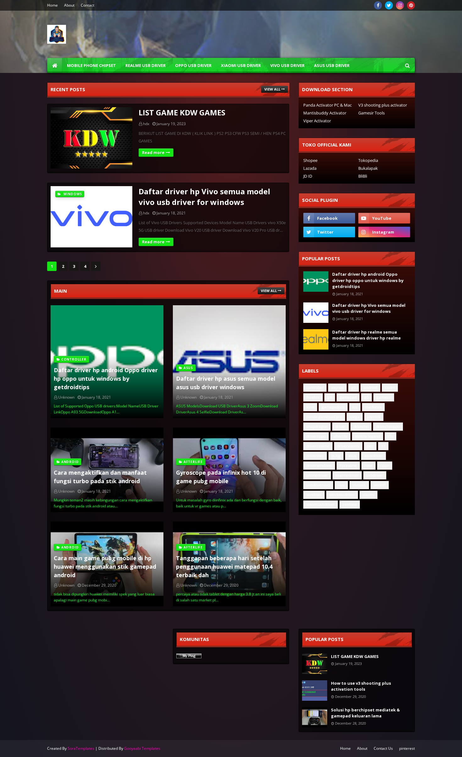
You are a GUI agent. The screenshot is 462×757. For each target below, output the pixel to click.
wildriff (380, 485)
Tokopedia (368, 160)
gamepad (348, 397)
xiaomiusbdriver (320, 504)
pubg (336, 455)
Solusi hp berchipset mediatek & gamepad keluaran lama (365, 713)
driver (340, 426)
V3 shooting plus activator (382, 105)
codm (390, 387)
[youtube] (384, 218)
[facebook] (378, 5)
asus (352, 455)
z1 (383, 446)
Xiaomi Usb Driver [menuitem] (241, 65)
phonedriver (317, 475)
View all (272, 89)
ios (354, 407)
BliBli (362, 176)
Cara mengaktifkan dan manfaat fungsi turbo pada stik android (100, 477)
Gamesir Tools (371, 113)
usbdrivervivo (318, 485)
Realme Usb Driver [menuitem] (145, 65)
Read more (153, 152)
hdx (146, 123)
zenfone (350, 504)
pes (370, 446)
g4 (329, 397)
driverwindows (319, 465)
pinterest (407, 748)
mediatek (373, 407)
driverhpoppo (388, 426)
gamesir (384, 397)
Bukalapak (368, 168)
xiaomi (368, 494)
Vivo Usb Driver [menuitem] (287, 65)
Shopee (310, 160)
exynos (337, 387)
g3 (353, 387)
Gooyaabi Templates (142, 748)
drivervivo (315, 455)
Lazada (309, 168)
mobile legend (367, 436)
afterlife (340, 436)
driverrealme (317, 446)
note (368, 465)
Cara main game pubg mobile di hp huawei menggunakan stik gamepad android (105, 566)
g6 (366, 397)
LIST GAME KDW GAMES (182, 112)
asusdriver (373, 455)
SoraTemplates (81, 748)
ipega (355, 416)
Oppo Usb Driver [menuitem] (193, 65)
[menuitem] (54, 65)
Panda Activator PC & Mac (327, 105)
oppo (384, 465)
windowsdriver (342, 494)
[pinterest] (411, 5)
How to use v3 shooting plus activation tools (361, 686)
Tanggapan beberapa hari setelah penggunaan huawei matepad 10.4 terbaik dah (224, 566)
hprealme (348, 465)
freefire (313, 397)
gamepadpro (333, 407)
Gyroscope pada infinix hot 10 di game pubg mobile (221, 477)
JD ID (307, 176)
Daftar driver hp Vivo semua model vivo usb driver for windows (204, 196)
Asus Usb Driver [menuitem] (331, 65)
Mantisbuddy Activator (324, 113)
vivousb (359, 485)
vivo (341, 485)
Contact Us (383, 748)
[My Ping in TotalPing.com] (188, 657)
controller (314, 387)
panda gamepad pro (324, 416)
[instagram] (400, 5)
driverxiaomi (348, 446)
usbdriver (374, 475)
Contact (87, 5)
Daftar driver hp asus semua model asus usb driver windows (225, 383)
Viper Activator (317, 121)
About (69, 5)
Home (52, 5)
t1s (390, 436)
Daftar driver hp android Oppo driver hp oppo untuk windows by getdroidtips (106, 378)
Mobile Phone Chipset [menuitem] (91, 65)
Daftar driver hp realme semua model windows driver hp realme (366, 335)
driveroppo (316, 436)
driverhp (361, 426)
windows (314, 494)
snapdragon (316, 426)
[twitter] (389, 5)
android (370, 387)
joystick (373, 416)
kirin (310, 407)
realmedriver (347, 475)
